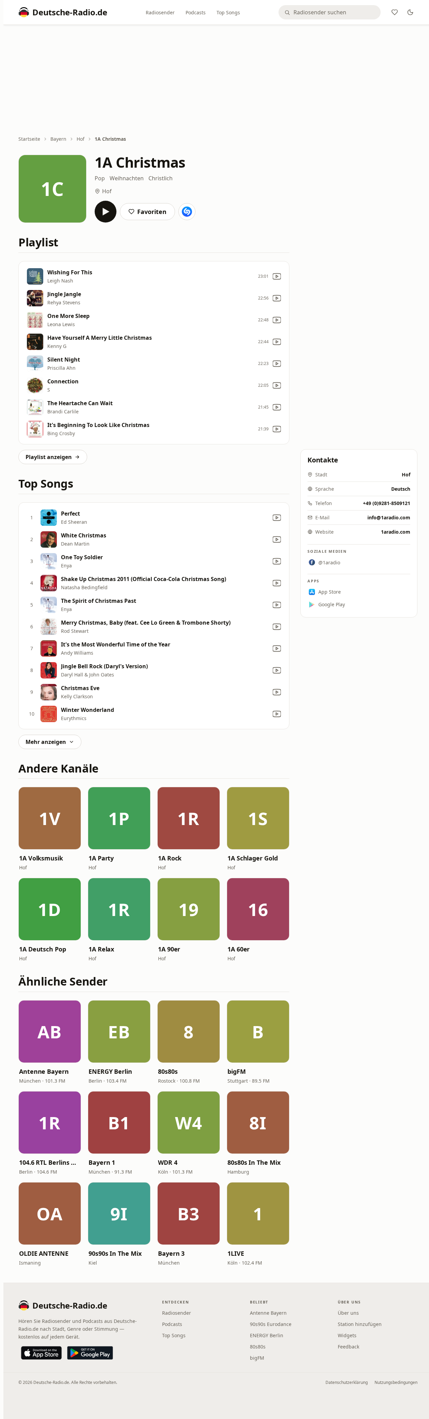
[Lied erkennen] (186, 211)
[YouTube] (277, 276)
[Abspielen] (105, 212)
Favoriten (151, 212)
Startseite (29, 139)
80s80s (167, 1071)
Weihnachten (127, 178)
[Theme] (410, 12)
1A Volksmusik (41, 858)
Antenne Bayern (44, 1071)
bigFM (236, 1071)
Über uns (348, 1313)
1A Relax (101, 949)
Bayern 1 (102, 1162)
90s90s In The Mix (115, 1253)
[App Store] (41, 1353)
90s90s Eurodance (270, 1324)
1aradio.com (395, 532)
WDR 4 (167, 1162)
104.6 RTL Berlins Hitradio (49, 1162)
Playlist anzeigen (49, 457)
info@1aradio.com (388, 517)
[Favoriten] (394, 12)
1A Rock (169, 858)
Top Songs (228, 12)
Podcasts (196, 12)
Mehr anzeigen (46, 742)
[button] (49, 818)
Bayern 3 (171, 1253)
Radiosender (160, 12)
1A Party (101, 858)
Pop (100, 178)
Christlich (160, 178)
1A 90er (169, 949)
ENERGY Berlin (110, 1071)
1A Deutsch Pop (42, 949)
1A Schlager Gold (252, 858)
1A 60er (238, 949)
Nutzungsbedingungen (396, 1382)
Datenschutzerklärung (346, 1382)
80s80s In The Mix (253, 1162)
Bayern (58, 139)
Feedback (348, 1346)
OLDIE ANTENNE (43, 1253)
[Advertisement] (217, 80)
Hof (80, 139)
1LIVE (235, 1253)
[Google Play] (90, 1353)
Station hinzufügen (360, 1324)
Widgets (347, 1335)
